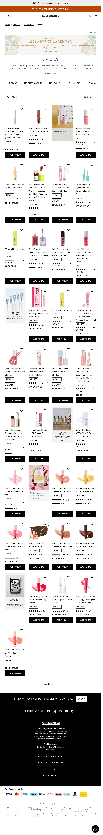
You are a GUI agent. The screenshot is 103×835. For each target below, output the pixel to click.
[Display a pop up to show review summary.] (94, 143)
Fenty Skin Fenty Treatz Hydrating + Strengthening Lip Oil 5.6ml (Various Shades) (85, 255)
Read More (50, 74)
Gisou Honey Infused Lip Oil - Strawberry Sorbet (38, 599)
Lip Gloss (12, 83)
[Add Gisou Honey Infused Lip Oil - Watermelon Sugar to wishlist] (21, 469)
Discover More (50, 51)
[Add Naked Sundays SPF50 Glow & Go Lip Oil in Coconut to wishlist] (92, 410)
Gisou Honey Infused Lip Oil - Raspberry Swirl (14, 546)
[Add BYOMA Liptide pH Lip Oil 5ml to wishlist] (69, 291)
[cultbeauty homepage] (50, 15)
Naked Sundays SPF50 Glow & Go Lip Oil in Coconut (85, 433)
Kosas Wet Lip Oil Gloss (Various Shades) (60, 372)
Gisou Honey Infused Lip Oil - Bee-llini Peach (14, 653)
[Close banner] (93, 37)
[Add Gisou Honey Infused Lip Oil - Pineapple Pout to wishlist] (21, 165)
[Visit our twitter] (55, 711)
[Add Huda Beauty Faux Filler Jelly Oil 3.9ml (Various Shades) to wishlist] (69, 165)
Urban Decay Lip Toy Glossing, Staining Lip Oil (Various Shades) (85, 599)
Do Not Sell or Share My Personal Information (50, 748)
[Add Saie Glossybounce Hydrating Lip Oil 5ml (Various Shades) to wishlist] (69, 230)
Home (7, 25)
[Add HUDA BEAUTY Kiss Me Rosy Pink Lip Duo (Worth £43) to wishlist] (45, 291)
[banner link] (39, 483)
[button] (62, 123)
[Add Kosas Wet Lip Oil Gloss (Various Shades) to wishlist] (69, 349)
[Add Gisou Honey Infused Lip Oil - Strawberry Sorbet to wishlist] (45, 577)
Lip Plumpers (73, 83)
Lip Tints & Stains (33, 83)
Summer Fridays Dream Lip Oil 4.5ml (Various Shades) (84, 131)
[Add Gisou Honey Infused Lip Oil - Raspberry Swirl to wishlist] (21, 524)
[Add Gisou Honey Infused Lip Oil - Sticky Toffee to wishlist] (69, 524)
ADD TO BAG (15, 155)
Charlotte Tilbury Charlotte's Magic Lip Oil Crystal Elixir (38, 372)
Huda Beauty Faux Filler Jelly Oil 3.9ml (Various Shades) (61, 188)
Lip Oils (50, 59)
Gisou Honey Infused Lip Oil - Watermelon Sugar (14, 491)
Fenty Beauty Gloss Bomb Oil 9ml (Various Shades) (15, 372)
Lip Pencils (54, 83)
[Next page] (57, 684)
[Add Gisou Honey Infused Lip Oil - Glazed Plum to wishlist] (69, 469)
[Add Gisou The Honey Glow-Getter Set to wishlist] (45, 524)
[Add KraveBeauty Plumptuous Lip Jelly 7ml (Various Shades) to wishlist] (45, 230)
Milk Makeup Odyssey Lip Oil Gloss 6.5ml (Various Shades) (39, 433)
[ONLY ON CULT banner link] (15, 305)
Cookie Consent (50, 744)
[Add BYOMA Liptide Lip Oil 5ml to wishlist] (21, 230)
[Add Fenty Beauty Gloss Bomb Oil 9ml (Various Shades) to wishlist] (21, 349)
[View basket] (96, 15)
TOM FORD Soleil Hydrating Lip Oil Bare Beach (62, 599)
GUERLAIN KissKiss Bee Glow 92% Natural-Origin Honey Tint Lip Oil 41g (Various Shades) (85, 375)
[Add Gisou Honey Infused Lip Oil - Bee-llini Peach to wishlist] (21, 630)
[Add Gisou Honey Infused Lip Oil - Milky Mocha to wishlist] (92, 524)
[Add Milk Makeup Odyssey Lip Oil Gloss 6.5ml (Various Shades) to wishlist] (45, 410)
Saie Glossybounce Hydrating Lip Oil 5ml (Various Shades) (61, 252)
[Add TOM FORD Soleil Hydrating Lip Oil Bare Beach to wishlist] (69, 577)
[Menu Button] (3, 15)
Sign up (81, 699)
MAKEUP (16, 25)
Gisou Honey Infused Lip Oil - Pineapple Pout (14, 188)
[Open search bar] (10, 15)
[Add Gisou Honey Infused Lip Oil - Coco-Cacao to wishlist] (45, 109)
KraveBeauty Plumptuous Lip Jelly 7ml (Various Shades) (38, 252)
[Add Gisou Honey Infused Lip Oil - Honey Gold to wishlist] (92, 469)
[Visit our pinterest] (73, 711)
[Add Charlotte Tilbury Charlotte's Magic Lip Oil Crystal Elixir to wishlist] (45, 349)
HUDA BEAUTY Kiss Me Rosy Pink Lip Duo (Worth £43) (38, 313)
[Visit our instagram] (61, 711)
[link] (90, 15)
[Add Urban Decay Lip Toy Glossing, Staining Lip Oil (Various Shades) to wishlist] (92, 577)
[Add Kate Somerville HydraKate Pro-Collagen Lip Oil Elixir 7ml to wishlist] (92, 165)
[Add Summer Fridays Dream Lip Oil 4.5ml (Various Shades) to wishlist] (92, 109)
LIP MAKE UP (29, 25)
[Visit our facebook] (49, 711)
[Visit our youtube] (67, 711)
